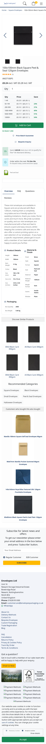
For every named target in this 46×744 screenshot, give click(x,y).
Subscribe (22, 563)
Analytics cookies (30, 730)
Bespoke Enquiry (24, 142)
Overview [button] (8, 191)
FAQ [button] (19, 191)
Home (4, 10)
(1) (13, 74)
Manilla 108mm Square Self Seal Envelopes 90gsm (23, 436)
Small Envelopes (11, 396)
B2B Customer (32, 557)
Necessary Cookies (14, 730)
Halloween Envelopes (13, 402)
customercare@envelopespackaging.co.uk (25, 603)
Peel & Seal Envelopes (32, 396)
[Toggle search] (24, 3)
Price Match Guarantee (24, 136)
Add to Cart (25, 125)
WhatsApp (8, 606)
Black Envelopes (31, 390)
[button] (41, 4)
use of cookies (8, 722)
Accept (23, 739)
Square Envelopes (15, 10)
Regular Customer (13, 557)
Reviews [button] (8, 198)
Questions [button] (29, 191)
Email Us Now (8, 665)
